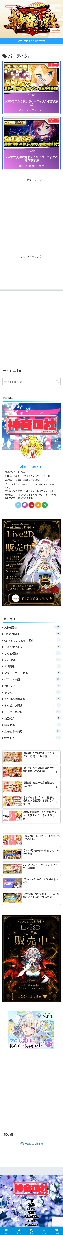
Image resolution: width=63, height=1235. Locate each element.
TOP (31, 1200)
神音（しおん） (31, 467)
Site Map (31, 1221)
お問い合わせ (31, 1225)
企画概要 (31, 1212)
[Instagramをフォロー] (25, 505)
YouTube (31, 1209)
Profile (31, 1204)
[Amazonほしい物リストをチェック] (38, 505)
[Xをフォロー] (18, 505)
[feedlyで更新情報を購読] (45, 505)
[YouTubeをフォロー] (31, 505)
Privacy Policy (32, 1216)
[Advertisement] (31, 213)
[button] (57, 381)
